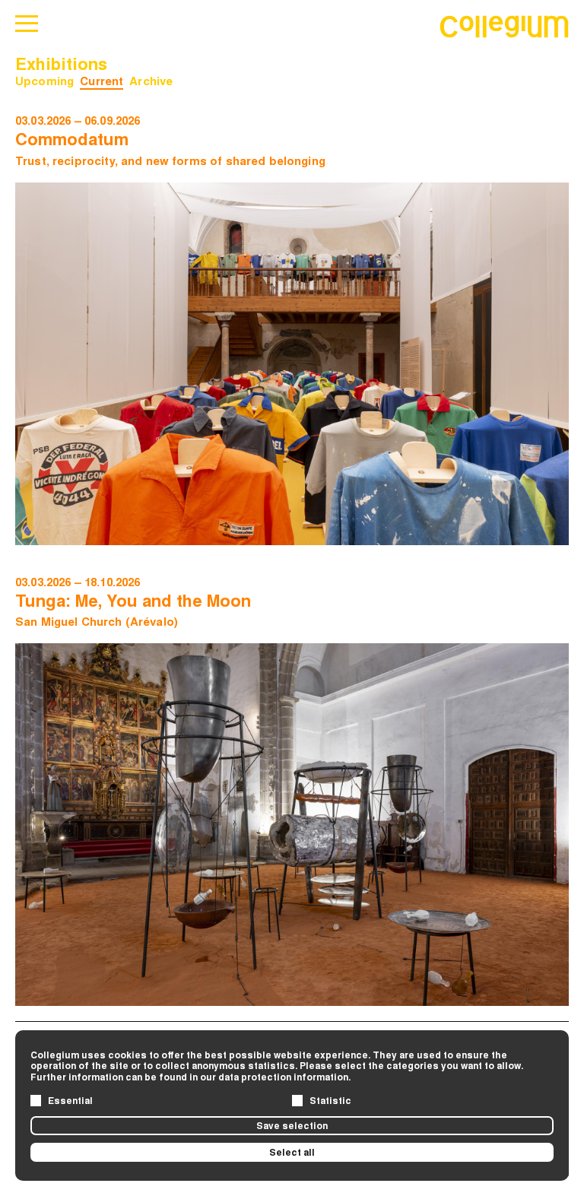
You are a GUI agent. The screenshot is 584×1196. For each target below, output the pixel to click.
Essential (70, 1100)
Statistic (330, 1100)
